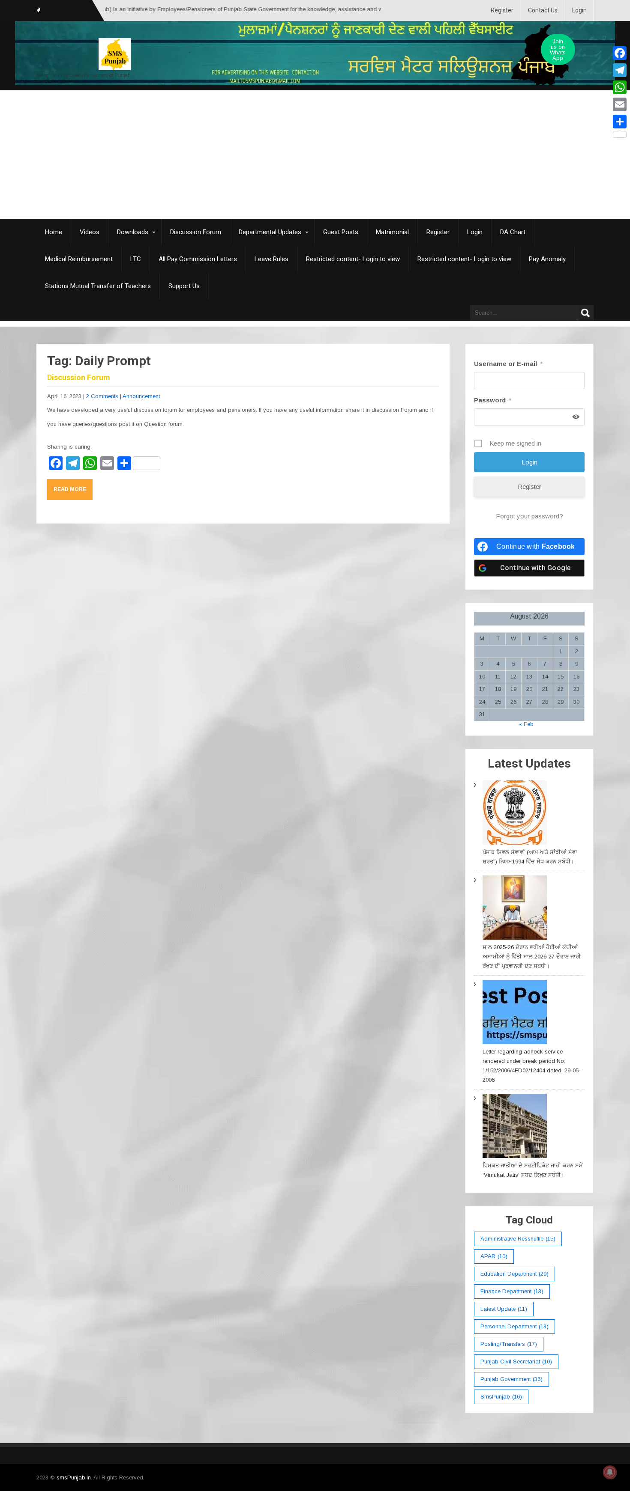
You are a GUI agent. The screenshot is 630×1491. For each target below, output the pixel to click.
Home (53, 232)
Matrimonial (392, 232)
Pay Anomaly (547, 259)
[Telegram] (619, 70)
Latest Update (503, 1309)
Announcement (141, 396)
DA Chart (512, 232)
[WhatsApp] (619, 87)
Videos (89, 232)
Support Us (184, 286)
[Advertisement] (315, 154)
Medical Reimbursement (79, 259)
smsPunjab (501, 1396)
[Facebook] (619, 53)
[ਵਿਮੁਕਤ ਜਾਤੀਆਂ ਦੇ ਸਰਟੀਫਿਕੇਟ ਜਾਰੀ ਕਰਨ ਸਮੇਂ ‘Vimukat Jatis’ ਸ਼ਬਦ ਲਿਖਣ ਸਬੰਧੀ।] (515, 1127)
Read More (70, 489)
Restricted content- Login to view (353, 259)
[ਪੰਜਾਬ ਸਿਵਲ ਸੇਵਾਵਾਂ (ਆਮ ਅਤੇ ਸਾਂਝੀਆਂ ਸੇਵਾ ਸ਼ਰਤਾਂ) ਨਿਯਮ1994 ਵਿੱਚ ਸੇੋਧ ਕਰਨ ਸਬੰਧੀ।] (515, 814)
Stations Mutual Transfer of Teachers (98, 286)
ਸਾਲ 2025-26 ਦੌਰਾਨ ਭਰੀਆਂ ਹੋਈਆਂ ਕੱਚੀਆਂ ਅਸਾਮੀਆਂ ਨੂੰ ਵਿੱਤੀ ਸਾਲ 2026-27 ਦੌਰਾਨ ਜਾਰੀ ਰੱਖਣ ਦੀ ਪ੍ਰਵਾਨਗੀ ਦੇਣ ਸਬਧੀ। (532, 956)
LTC (135, 259)
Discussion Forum (195, 232)
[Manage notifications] (610, 1472)
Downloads (132, 232)
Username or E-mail (508, 363)
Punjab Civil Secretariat (516, 1361)
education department (514, 1274)
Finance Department (511, 1291)
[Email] (619, 104)
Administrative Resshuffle (517, 1238)
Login (579, 10)
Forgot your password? (529, 516)
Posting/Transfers (508, 1344)
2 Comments (102, 396)
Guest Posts (340, 232)
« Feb (526, 724)
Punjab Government (511, 1379)
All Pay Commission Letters (198, 259)
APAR (493, 1256)
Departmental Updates (270, 232)
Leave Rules (271, 259)
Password (492, 400)
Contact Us (543, 10)
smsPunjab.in (74, 1477)
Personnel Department (514, 1326)
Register (502, 10)
